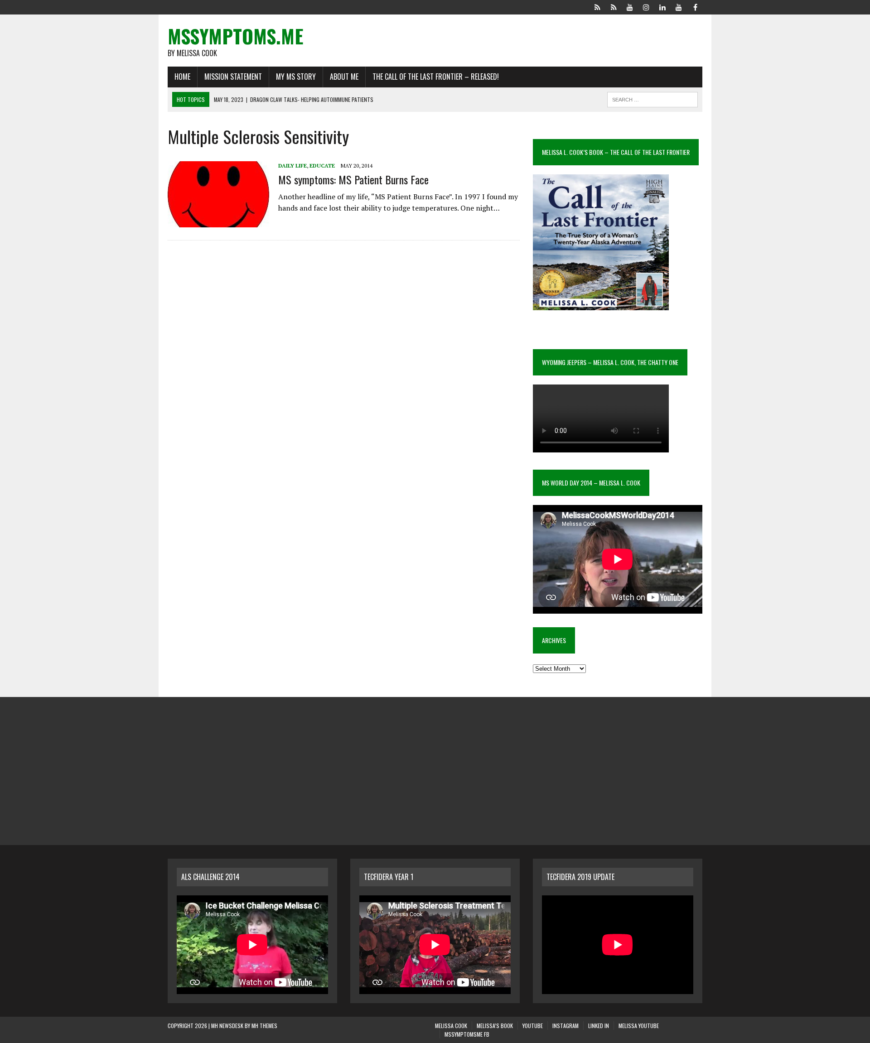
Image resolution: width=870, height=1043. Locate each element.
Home (182, 76)
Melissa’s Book (495, 1025)
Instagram (565, 1025)
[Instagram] (646, 6)
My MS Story (296, 76)
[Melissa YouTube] (679, 6)
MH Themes (264, 1025)
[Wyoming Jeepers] (630, 6)
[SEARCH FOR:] (652, 98)
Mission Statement (233, 76)
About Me (344, 76)
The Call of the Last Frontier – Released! (435, 76)
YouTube (532, 1025)
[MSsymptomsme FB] (695, 6)
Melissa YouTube (639, 1025)
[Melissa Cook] (597, 6)
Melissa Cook (451, 1025)
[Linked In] (662, 6)
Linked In (598, 1025)
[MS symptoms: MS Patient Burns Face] (218, 221)
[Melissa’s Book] (613, 6)
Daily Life (292, 165)
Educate (322, 165)
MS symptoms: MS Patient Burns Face (353, 179)
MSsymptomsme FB (467, 1034)
